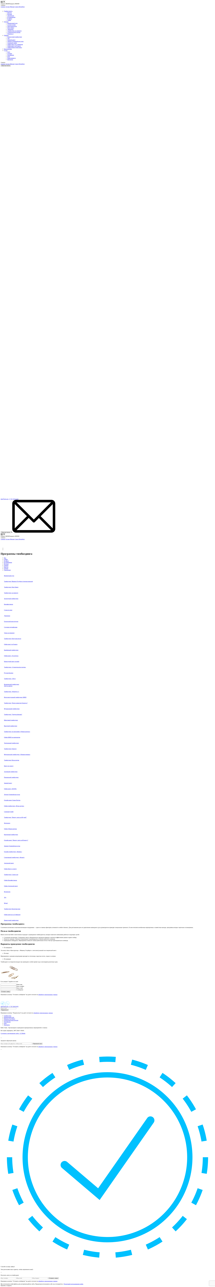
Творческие (10, 15)
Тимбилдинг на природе (14, 31)
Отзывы (9, 53)
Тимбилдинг (7, 1015)
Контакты (10, 59)
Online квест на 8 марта (14, 46)
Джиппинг (10, 29)
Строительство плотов (13, 32)
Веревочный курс (12, 23)
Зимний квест (11, 40)
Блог (8, 56)
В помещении (11, 17)
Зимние (6, 35)
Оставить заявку (5, 991)
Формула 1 (10, 34)
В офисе (9, 18)
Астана (8, 6)
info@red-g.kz (4, 499)
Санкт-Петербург (20, 6)
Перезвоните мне (37, 1043)
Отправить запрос (53, 1278)
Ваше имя (19, 984)
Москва (12, 6)
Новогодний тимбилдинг (14, 37)
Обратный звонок (5, 65)
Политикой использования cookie (73, 1284)
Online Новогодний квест (14, 47)
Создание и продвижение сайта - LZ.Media (13, 1033)
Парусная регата (12, 26)
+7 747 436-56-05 (13, 499)
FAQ (8, 52)
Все (5, 558)
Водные (9, 14)
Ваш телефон (20, 986)
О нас (5, 50)
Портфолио (10, 55)
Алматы (3, 6)
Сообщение (20, 989)
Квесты (9, 12)
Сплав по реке (11, 24)
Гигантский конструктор (11, 1020)
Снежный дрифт (12, 43)
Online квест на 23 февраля (15, 44)
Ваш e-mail (20, 988)
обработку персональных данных (47, 994)
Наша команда (11, 58)
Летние (6, 21)
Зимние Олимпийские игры (15, 41)
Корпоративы (8, 49)
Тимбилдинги (8, 11)
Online (9, 20)
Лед (8, 38)
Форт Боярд (10, 28)
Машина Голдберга (9, 1019)
